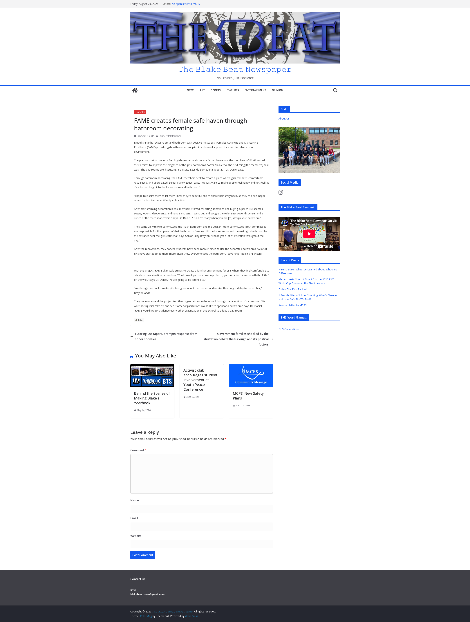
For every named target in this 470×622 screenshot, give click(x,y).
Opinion (277, 90)
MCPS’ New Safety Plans (248, 396)
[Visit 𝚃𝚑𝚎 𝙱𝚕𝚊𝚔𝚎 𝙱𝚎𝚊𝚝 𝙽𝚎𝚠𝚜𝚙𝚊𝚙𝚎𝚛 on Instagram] (281, 193)
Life (202, 90)
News (190, 90)
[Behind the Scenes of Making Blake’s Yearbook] (152, 367)
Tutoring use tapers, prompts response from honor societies (166, 336)
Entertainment (255, 90)
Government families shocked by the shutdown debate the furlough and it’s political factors (236, 339)
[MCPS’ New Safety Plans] (251, 367)
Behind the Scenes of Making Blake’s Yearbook (152, 398)
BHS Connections (289, 329)
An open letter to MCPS (186, 4)
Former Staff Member (170, 136)
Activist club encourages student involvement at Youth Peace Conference (200, 380)
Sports (216, 90)
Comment (138, 450)
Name (134, 500)
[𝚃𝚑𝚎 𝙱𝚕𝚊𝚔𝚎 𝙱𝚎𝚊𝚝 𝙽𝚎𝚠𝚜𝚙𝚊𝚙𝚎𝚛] (134, 90)
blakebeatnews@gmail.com (147, 594)
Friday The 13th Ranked (293, 289)
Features (233, 90)
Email (134, 518)
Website (136, 536)
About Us (284, 118)
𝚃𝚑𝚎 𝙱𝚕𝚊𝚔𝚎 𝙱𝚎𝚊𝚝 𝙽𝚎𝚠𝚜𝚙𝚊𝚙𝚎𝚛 (235, 69)
